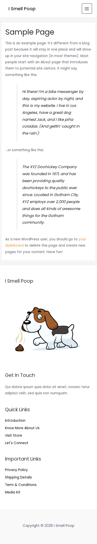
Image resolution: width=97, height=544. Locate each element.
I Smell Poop (22, 8)
